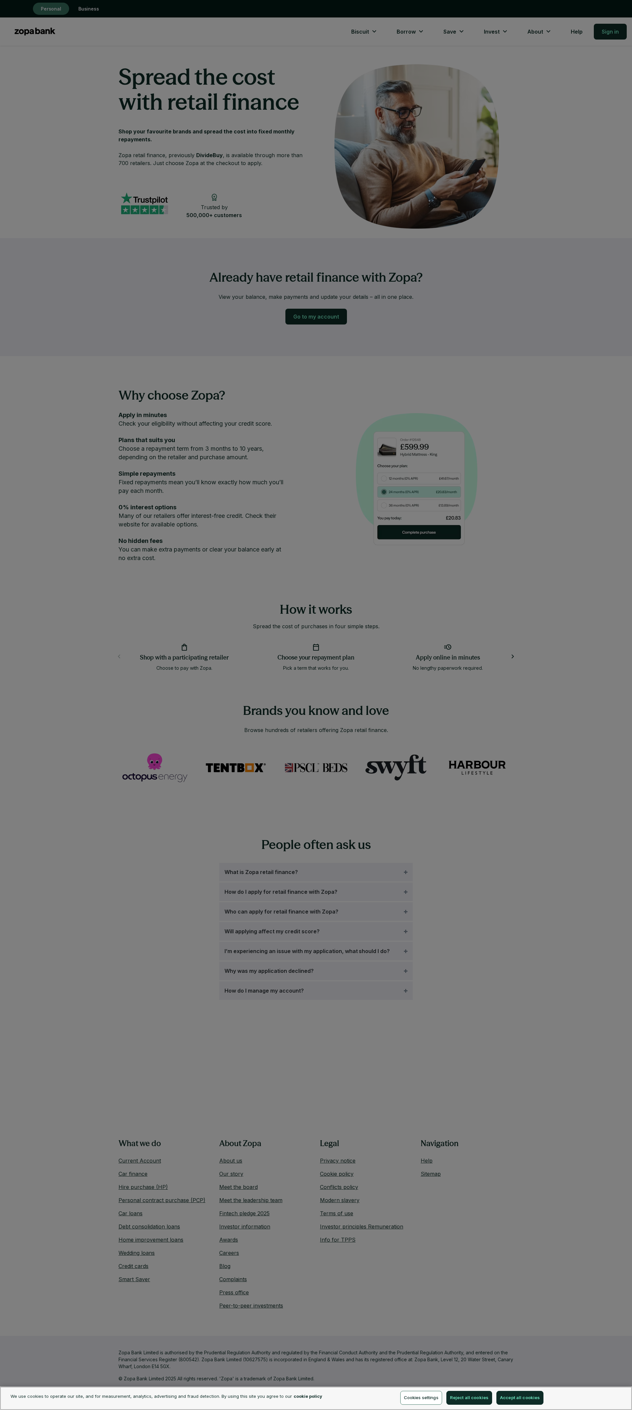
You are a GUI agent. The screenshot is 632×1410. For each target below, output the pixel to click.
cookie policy (308, 1396)
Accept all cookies (520, 1397)
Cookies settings (421, 1397)
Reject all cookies (469, 1397)
